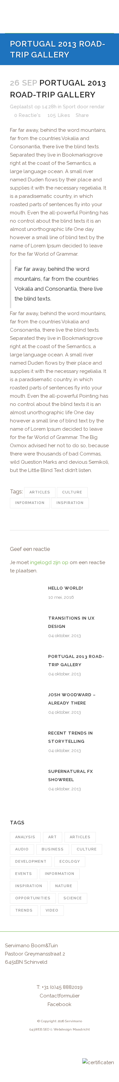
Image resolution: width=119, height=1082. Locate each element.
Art (52, 837)
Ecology (70, 861)
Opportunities (33, 898)
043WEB (35, 1029)
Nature (63, 886)
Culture (72, 492)
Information (30, 503)
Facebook (59, 1004)
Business (53, 849)
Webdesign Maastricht (72, 1029)
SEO (46, 1029)
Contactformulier (60, 996)
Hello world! (65, 588)
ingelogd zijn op (49, 562)
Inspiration (70, 503)
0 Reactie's (27, 115)
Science (72, 898)
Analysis (25, 837)
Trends (24, 910)
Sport (69, 107)
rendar (97, 107)
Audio (22, 849)
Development (31, 861)
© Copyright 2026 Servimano (59, 1021)
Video (52, 910)
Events (23, 874)
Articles (39, 492)
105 (59, 115)
